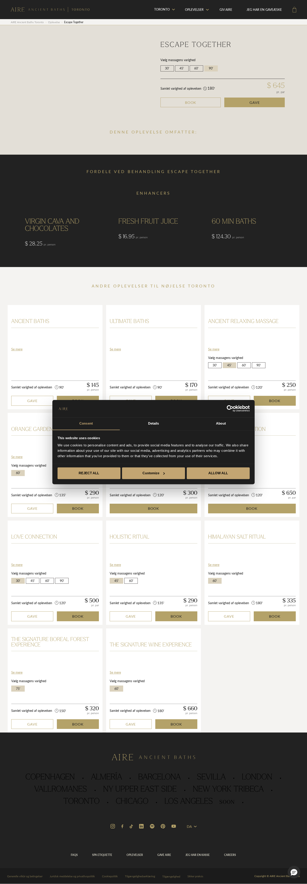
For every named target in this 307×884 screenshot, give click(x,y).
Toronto (81, 802)
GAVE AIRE (164, 855)
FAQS (74, 855)
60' (196, 68)
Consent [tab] (86, 423)
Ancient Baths (30, 321)
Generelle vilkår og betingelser (24, 876)
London (257, 777)
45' (182, 68)
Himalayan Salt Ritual (237, 537)
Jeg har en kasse (197, 855)
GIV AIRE (226, 9)
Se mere (16, 349)
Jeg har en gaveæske (264, 9)
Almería (106, 777)
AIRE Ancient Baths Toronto (27, 22)
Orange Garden (32, 429)
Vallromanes (60, 790)
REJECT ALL (89, 473)
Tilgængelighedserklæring (140, 876)
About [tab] (221, 423)
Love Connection (34, 537)
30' (167, 68)
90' (211, 68)
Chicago (132, 802)
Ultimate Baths (129, 321)
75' (18, 688)
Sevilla (211, 777)
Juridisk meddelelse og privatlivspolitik (72, 876)
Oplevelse (54, 22)
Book (190, 102)
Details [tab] (153, 423)
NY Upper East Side (140, 790)
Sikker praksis (195, 876)
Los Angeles (199, 802)
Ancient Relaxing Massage (243, 321)
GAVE (254, 102)
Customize (150, 473)
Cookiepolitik (110, 876)
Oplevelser (194, 9)
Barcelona (159, 777)
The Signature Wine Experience (151, 645)
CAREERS (230, 855)
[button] (294, 872)
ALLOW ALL (218, 473)
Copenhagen (50, 777)
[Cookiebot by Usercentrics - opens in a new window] (230, 408)
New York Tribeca (228, 790)
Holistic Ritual (129, 537)
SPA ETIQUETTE (102, 855)
